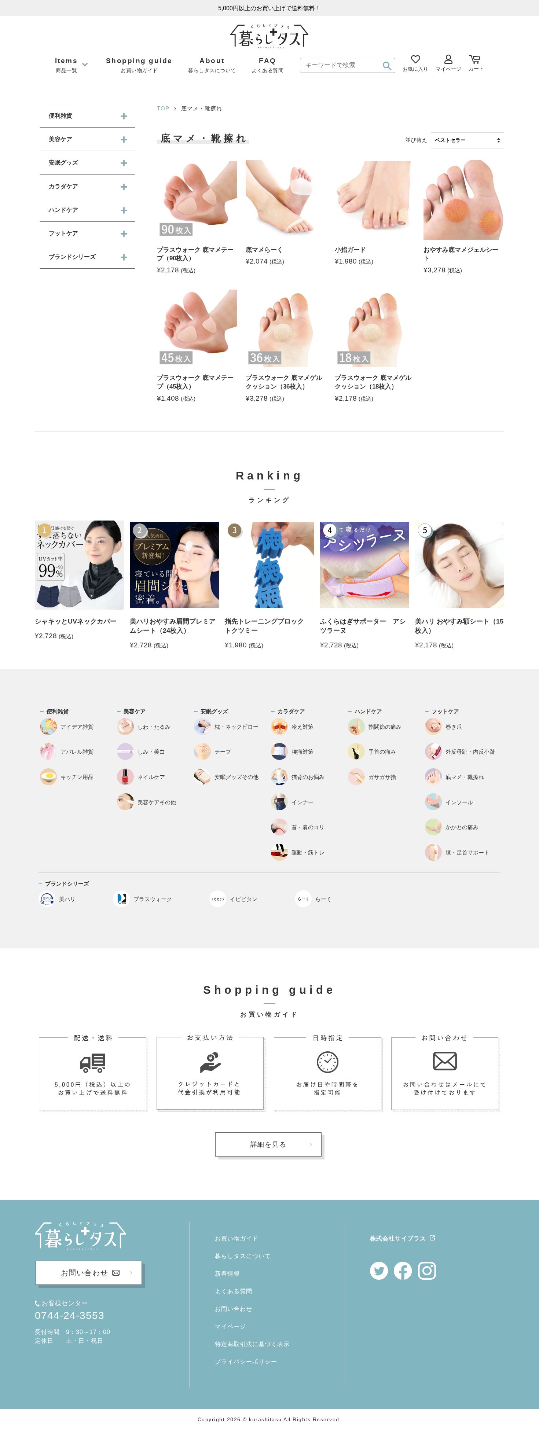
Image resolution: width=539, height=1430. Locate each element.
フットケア (63, 233)
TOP (163, 108)
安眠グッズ (63, 162)
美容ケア (60, 139)
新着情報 (227, 1274)
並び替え (416, 140)
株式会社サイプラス (398, 1238)
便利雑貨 (60, 116)
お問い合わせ (233, 1309)
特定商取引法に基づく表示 (252, 1344)
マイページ (230, 1326)
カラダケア (63, 186)
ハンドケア (63, 210)
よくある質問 (233, 1291)
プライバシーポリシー (246, 1362)
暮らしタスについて (243, 1256)
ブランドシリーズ (72, 257)
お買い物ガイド (236, 1238)
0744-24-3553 (69, 1315)
